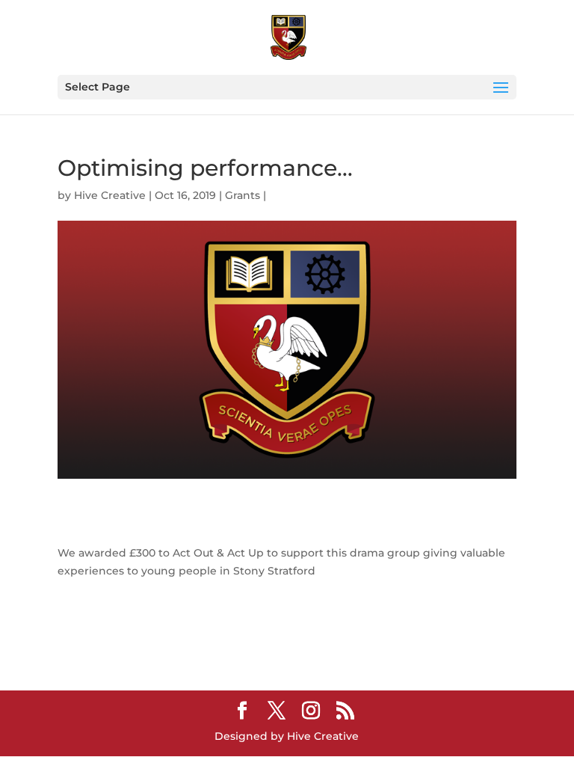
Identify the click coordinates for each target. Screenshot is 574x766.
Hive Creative (110, 195)
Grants (242, 195)
